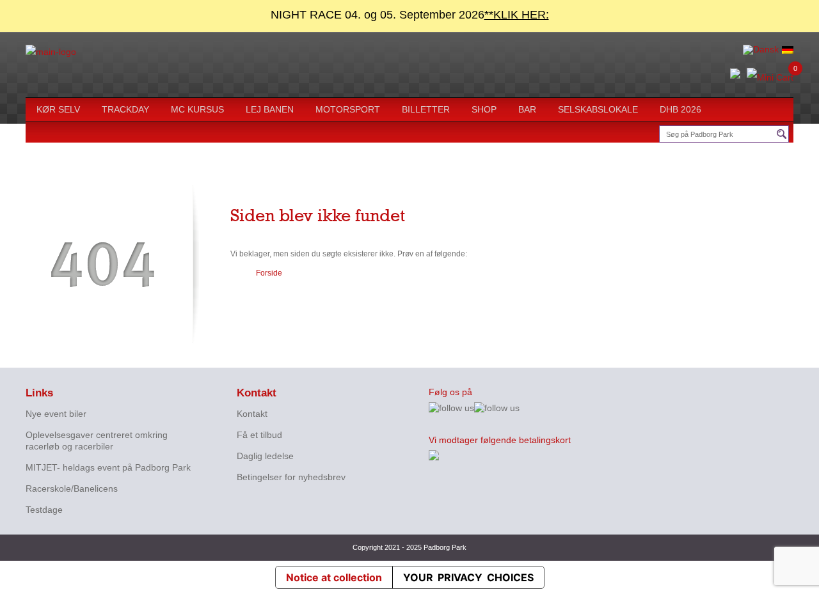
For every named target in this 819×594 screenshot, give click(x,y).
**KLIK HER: (516, 14)
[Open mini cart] (770, 78)
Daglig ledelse (265, 456)
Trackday (125, 109)
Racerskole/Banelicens (72, 488)
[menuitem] (761, 50)
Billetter (426, 109)
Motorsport (347, 109)
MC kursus (197, 109)
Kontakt (252, 414)
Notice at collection (334, 577)
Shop (484, 109)
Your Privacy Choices (468, 577)
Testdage (44, 509)
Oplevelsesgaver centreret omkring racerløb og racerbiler (97, 440)
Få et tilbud (259, 435)
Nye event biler (56, 414)
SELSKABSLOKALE (598, 109)
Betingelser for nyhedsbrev (291, 477)
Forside (269, 273)
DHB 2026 (680, 109)
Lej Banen (270, 109)
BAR (527, 109)
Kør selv (58, 109)
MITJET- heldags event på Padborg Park (108, 467)
